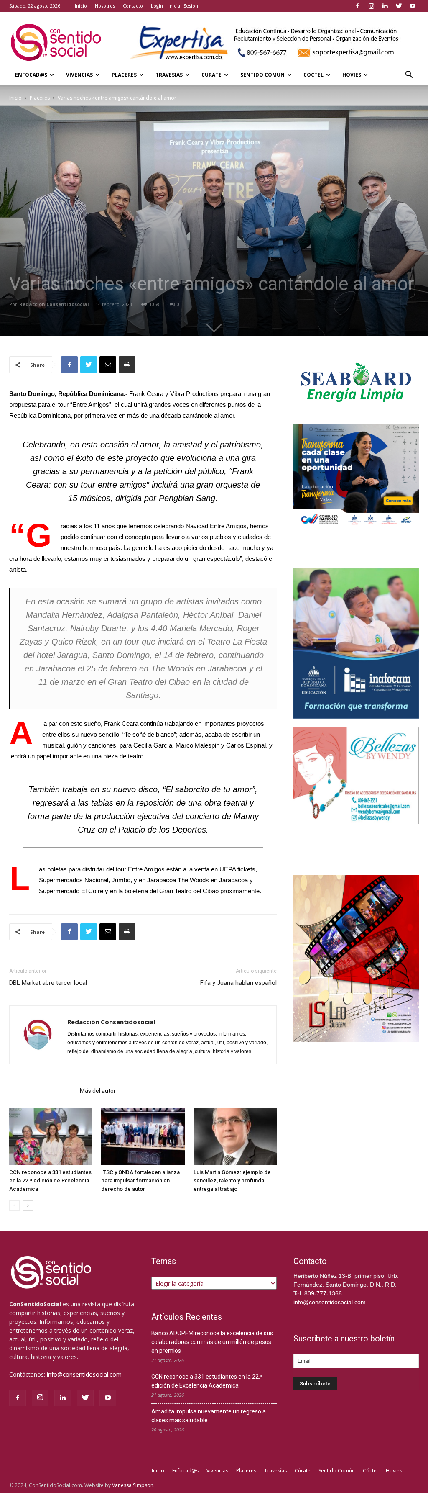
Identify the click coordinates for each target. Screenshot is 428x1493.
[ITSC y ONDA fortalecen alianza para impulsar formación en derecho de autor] (142, 1136)
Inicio (81, 6)
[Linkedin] (385, 6)
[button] (409, 76)
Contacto (133, 6)
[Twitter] (398, 6)
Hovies (351, 74)
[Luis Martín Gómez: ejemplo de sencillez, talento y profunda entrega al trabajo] (235, 1136)
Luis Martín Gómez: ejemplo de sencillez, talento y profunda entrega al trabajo (232, 1180)
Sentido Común (262, 74)
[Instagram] (371, 6)
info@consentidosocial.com (84, 1374)
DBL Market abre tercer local (48, 983)
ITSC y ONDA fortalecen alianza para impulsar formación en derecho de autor (140, 1180)
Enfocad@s (31, 74)
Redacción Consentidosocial (54, 304)
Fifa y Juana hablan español (238, 983)
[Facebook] (357, 6)
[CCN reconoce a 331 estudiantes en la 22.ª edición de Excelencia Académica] (50, 1136)
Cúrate (211, 74)
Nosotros (105, 6)
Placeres (124, 74)
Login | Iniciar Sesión (174, 6)
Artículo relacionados (42, 1090)
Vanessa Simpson (132, 1485)
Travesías (169, 74)
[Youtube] (412, 6)
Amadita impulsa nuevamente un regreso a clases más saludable (208, 1416)
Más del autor (98, 1090)
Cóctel (313, 74)
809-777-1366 (323, 1293)
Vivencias (79, 74)
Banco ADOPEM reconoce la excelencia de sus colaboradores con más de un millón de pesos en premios (212, 1342)
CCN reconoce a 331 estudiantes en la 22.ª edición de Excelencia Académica (50, 1180)
